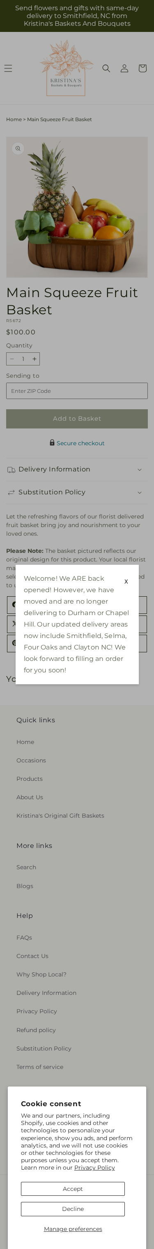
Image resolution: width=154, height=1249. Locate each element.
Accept (73, 1189)
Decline (73, 1209)
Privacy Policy (94, 1167)
